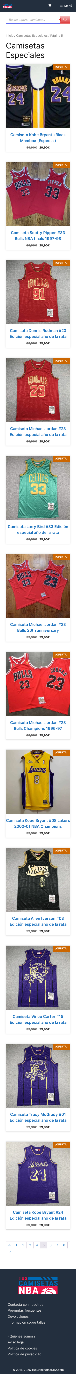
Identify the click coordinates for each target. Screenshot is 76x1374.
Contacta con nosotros (25, 1305)
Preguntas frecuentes (25, 1310)
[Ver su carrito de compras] (49, 6)
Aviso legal (16, 1342)
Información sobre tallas (26, 1322)
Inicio (9, 35)
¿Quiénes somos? (21, 1336)
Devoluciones (18, 1316)
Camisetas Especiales (32, 35)
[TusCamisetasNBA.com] (7, 6)
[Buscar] (65, 20)
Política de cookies (22, 1348)
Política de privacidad (25, 1354)
